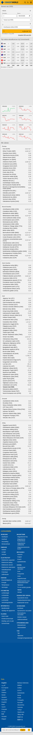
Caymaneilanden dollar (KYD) (12, 235)
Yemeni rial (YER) (8, 387)
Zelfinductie (5, 574)
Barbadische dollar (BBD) (10, 213)
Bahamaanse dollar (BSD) (11, 215)
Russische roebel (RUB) (10, 176)
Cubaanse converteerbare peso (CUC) (12, 240)
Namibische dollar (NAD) (10, 479)
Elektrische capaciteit (8, 560)
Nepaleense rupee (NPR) (10, 374)
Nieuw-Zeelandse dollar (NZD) (12, 405)
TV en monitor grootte (24, 587)
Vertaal (19, 592)
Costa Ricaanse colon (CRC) (11, 237)
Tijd (18, 633)
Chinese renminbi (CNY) (10, 304)
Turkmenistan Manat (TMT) (11, 391)
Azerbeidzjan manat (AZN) (11, 183)
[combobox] (15, 20)
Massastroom (21, 625)
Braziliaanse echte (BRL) (10, 265)
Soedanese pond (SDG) (10, 496)
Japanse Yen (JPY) (8, 298)
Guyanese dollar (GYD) (10, 278)
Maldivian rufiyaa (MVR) (10, 368)
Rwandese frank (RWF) (10, 484)
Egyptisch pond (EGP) (9, 425)
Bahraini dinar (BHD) (9, 309)
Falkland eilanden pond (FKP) (12, 276)
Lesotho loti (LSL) (8, 465)
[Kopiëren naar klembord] (4, 31)
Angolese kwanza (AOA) (10, 442)
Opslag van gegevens (8, 610)
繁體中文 (20, 719)
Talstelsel (20, 585)
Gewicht (19, 554)
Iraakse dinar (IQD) (8, 358)
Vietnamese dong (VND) (10, 339)
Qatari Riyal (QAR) (8, 378)
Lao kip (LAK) (7, 364)
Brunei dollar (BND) (9, 351)
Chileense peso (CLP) (9, 267)
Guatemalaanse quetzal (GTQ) (12, 245)
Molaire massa (21, 617)
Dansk (3, 695)
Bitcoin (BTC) (7, 523)
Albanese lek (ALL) (8, 180)
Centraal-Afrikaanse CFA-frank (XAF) (14, 507)
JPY (4, 52)
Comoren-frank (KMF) (9, 450)
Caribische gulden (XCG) (10, 290)
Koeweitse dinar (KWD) (10, 322)
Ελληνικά (4, 699)
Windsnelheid (6, 544)
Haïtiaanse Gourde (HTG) (11, 247)
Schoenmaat (5, 623)
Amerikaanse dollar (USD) (11, 209)
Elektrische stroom (7, 565)
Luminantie (5, 600)
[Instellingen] (30, 10)
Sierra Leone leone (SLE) (10, 492)
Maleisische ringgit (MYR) (10, 324)
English (23, 730)
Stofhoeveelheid (22, 619)
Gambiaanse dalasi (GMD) (11, 427)
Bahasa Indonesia (22, 683)
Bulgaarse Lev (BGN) (9, 159)
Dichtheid (20, 608)
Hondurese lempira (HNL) (10, 249)
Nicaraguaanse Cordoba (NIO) (12, 253)
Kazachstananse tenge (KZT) (12, 360)
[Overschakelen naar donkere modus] (27, 2)
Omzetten (4, 13)
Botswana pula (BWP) (9, 444)
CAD (4, 57)
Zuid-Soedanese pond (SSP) (11, 509)
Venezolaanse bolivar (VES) (11, 288)
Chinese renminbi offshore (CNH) (13, 306)
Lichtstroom (5, 598)
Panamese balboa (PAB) (10, 255)
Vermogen (5, 587)
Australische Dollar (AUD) (10, 401)
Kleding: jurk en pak (8, 621)
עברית (3, 711)
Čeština (4, 692)
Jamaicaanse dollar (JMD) (11, 224)
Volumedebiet (21, 627)
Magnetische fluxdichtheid (21, 540)
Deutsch (4, 697)
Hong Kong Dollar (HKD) (10, 311)
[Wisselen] (30, 23)
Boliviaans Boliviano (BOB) (11, 271)
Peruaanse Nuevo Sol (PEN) (11, 282)
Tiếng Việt (20, 714)
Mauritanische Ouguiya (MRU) (12, 475)
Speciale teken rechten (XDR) (12, 521)
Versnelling (5, 541)
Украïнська (20, 712)
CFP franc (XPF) (8, 407)
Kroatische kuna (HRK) (10, 164)
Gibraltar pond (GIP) (9, 193)
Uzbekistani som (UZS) (10, 385)
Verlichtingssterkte (7, 602)
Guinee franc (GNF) (9, 463)
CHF (4, 60)
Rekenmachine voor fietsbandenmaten (23, 581)
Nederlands (20, 693)
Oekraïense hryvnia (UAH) (11, 201)
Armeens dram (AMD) (9, 345)
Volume (4, 554)
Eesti (3, 704)
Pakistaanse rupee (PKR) (10, 376)
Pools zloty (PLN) (8, 172)
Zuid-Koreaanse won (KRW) (11, 302)
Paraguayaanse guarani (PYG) (12, 280)
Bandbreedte (5, 608)
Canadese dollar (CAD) (10, 211)
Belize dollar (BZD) (8, 230)
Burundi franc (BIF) (8, 446)
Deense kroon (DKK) (9, 157)
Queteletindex (21, 561)
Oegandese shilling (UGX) (11, 505)
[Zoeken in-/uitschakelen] (25, 2)
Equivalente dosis (22, 598)
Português (20, 700)
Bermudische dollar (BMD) (11, 232)
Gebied (4, 549)
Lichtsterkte (5, 595)
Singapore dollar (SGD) (10, 330)
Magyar (4, 719)
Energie (4, 582)
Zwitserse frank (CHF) (9, 162)
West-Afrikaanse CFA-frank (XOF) (13, 438)
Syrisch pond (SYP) (9, 381)
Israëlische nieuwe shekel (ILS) (12, 315)
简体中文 (20, 717)
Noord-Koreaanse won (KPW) (12, 393)
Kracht (19, 559)
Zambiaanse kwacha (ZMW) (11, 511)
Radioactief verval (22, 602)
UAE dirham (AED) (8, 300)
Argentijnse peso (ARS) (10, 269)
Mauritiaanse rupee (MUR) (11, 431)
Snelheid (4, 539)
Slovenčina (20, 705)
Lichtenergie (5, 593)
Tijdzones (20, 635)
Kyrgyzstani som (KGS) (10, 362)
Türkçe (19, 709)
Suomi (3, 707)
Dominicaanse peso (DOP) (11, 220)
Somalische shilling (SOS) (11, 494)
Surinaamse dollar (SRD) (10, 284)
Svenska (20, 707)
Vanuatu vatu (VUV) (9, 417)
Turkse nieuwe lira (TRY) (10, 178)
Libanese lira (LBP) (8, 366)
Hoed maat (5, 616)
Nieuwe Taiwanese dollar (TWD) (12, 334)
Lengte (4, 552)
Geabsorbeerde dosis (24, 600)
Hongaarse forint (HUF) (10, 166)
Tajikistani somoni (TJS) (10, 383)
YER (4, 63)
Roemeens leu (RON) (9, 174)
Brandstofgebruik (7, 580)
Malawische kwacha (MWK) (11, 473)
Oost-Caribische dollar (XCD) (12, 218)
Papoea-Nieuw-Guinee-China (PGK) (14, 409)
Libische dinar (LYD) (9, 469)
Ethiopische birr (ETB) (9, 458)
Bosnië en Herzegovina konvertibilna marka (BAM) (14, 187)
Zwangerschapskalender (24, 638)
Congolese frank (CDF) (10, 452)
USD (4, 43)
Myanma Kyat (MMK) (9, 372)
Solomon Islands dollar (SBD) (12, 413)
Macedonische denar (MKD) (11, 195)
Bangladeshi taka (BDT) (10, 347)
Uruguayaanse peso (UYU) (11, 286)
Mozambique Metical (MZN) (11, 477)
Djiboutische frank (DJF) (10, 454)
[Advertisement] (16, 87)
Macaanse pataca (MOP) (10, 389)
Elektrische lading (7, 562)
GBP (4, 49)
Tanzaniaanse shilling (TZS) (11, 501)
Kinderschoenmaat (7, 618)
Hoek (19, 576)
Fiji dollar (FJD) (7, 403)
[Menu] (31, 2)
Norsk (19, 695)
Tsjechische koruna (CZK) (11, 155)
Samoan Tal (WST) (8, 411)
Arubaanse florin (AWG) (10, 228)
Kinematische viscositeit (21, 613)
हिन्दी (3, 714)
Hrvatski (4, 716)
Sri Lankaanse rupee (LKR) (11, 341)
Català (4, 690)
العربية (3, 685)
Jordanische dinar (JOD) (10, 319)
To (2, 24)
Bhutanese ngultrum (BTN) (11, 349)
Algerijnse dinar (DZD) (9, 440)
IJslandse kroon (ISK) (9, 168)
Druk (18, 571)
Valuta (19, 590)
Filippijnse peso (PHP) (9, 326)
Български (5, 688)
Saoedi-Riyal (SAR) (9, 328)
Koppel (19, 557)
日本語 (19, 688)
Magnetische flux (22, 537)
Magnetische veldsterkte (21, 544)
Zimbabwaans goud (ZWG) (11, 513)
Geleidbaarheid (6, 569)
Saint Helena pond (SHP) (10, 486)
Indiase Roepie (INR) (9, 317)
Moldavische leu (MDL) (10, 197)
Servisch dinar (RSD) (9, 199)
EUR (4, 46)
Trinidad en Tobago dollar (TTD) (12, 226)
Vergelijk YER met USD (24, 35)
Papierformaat (21, 578)
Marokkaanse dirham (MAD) (11, 436)
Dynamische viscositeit (24, 610)
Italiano (19, 685)
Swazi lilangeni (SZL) (9, 498)
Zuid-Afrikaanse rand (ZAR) (11, 433)
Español (4, 702)
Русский (20, 702)
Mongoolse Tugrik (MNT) (10, 370)
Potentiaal (5, 572)
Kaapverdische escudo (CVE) (12, 448)
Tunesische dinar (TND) (10, 503)
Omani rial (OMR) (8, 337)
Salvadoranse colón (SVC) (11, 243)
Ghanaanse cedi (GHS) (10, 461)
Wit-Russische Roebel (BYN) (11, 185)
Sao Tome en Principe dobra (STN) (13, 488)
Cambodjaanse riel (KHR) (10, 353)
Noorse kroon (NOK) (9, 170)
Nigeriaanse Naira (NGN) (10, 481)
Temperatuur (5, 585)
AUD (4, 54)
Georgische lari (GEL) (9, 190)
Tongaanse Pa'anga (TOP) (11, 415)
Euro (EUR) (6, 149)
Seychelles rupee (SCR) (10, 490)
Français (4, 709)
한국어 (19, 690)
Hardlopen (5, 537)
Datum (18, 13)
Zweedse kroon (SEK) (9, 153)
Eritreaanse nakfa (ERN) (10, 456)
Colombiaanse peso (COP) (11, 274)
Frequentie (20, 574)
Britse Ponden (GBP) (9, 151)
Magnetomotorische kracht (23, 548)
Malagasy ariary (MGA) (10, 471)
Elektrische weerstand (8, 567)
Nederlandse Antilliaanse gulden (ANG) (15, 251)
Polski (19, 697)
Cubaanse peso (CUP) (10, 257)
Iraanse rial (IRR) (8, 355)
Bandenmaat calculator (21, 568)
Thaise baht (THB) (8, 332)
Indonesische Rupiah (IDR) (11, 313)
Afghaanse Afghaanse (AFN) (11, 343)
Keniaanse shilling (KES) (10, 429)
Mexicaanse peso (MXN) (10, 222)
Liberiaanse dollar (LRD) (10, 467)
